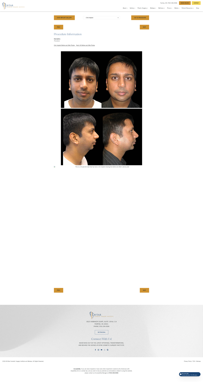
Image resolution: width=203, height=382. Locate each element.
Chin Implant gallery (64, 17)
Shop (197, 8)
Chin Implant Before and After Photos (64, 45)
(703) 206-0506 (172, 3)
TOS (194, 361)
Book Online (185, 3)
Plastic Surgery (142, 8)
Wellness (161, 8)
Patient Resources (187, 8)
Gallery (132, 8)
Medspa (152, 8)
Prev (58, 27)
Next (144, 27)
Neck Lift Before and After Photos (85, 45)
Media (176, 8)
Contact (196, 3)
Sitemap (198, 361)
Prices (169, 8)
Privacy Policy (188, 361)
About (124, 8)
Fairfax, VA (163, 3)
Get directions (101, 332)
